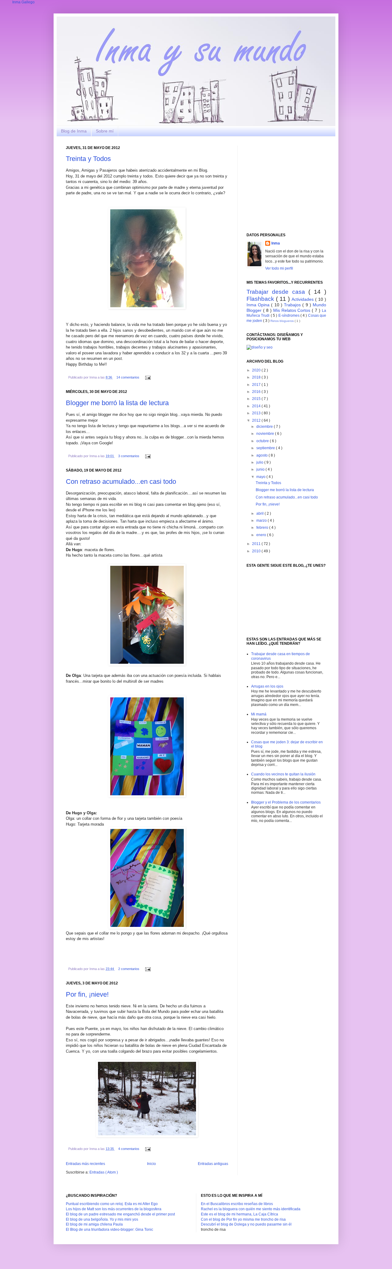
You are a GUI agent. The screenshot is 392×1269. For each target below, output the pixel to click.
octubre (263, 441)
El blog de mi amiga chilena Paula (94, 1224)
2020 (257, 370)
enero (261, 535)
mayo (261, 477)
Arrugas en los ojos (267, 686)
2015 (257, 399)
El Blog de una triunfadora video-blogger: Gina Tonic (109, 1229)
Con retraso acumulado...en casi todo (121, 481)
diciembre (265, 426)
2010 (257, 551)
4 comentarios (129, 1149)
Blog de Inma (74, 131)
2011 (257, 544)
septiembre (266, 448)
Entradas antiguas (213, 1164)
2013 (257, 413)
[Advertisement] (292, 184)
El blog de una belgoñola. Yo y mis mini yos (102, 1219)
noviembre (265, 433)
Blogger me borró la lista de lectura (117, 403)
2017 (257, 385)
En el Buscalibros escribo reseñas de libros (237, 1204)
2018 (257, 377)
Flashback (261, 299)
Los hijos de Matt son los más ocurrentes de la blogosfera (113, 1209)
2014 (257, 406)
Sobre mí (105, 131)
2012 (257, 420)
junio (261, 469)
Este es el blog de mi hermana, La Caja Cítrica (239, 1214)
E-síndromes (289, 315)
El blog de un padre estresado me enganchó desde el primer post (120, 1214)
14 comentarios (128, 377)
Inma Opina (259, 304)
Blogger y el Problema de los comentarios (286, 802)
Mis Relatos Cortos (292, 310)
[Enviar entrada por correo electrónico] (147, 377)
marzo (262, 520)
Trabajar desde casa (277, 292)
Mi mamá (258, 714)
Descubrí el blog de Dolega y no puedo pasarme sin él (246, 1224)
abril (260, 513)
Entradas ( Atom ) (103, 1172)
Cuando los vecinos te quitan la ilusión (283, 774)
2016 (257, 392)
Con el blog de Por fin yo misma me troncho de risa (243, 1219)
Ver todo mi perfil (279, 268)
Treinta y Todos (88, 158)
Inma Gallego (23, 2)
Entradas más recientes (85, 1164)
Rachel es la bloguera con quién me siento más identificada (250, 1209)
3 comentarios (129, 456)
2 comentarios (129, 969)
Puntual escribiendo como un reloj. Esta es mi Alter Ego (112, 1204)
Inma (275, 243)
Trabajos (293, 304)
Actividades (303, 299)
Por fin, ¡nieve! (87, 994)
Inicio (151, 1164)
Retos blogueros (282, 321)
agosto (262, 455)
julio (260, 462)
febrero (262, 527)
